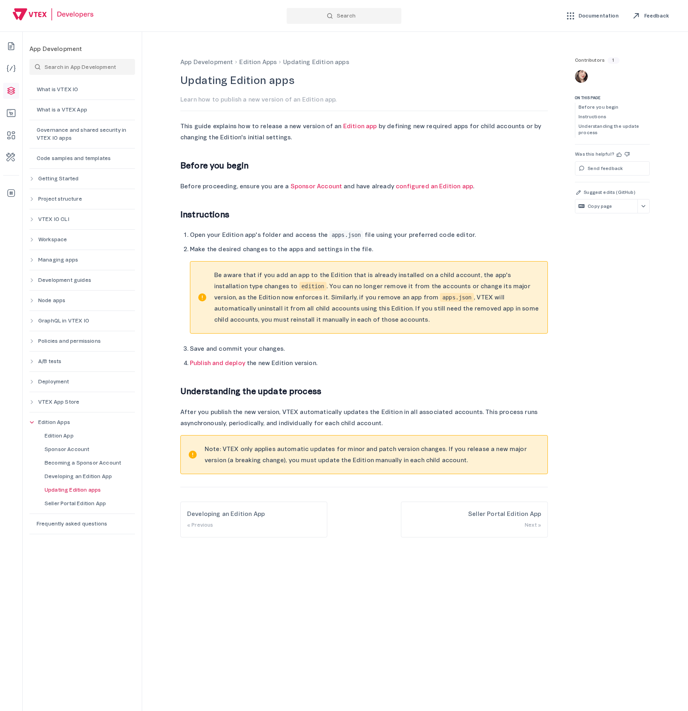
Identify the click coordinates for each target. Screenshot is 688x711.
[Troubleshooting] (11, 158)
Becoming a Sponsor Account (83, 462)
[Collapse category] (32, 422)
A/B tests (49, 361)
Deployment (53, 381)
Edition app (360, 126)
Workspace (52, 239)
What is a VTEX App (62, 109)
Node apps (51, 300)
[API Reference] (11, 68)
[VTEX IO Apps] (11, 135)
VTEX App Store (58, 401)
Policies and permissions (69, 341)
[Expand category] (32, 179)
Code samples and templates (74, 158)
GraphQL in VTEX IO (63, 320)
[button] (620, 154)
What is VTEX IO (57, 89)
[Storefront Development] (11, 113)
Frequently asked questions (72, 523)
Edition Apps (54, 422)
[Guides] (11, 46)
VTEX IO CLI (53, 219)
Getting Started (58, 178)
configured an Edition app (434, 186)
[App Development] (11, 91)
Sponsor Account (67, 449)
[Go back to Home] (53, 15)
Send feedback (605, 169)
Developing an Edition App (78, 476)
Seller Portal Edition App (75, 503)
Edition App (59, 435)
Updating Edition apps (73, 489)
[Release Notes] (11, 193)
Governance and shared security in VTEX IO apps (81, 134)
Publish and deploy (217, 363)
